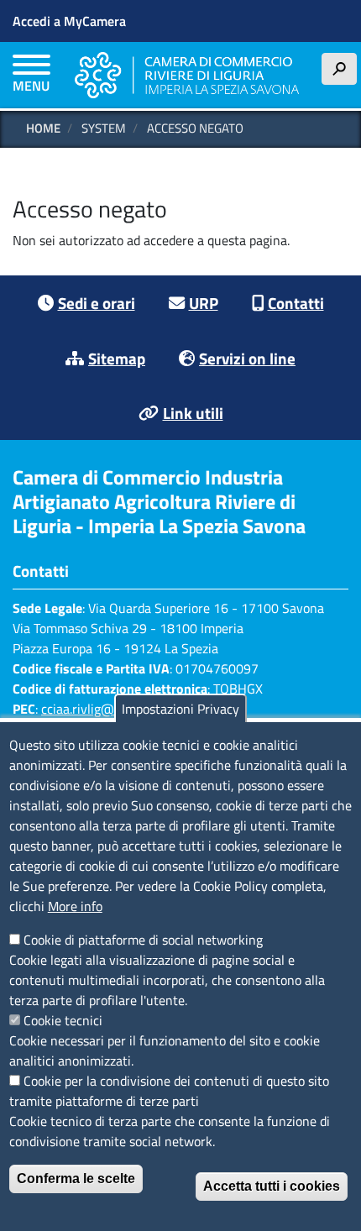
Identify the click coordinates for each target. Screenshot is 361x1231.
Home (43, 128)
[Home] (187, 75)
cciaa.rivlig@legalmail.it (108, 709)
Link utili (193, 413)
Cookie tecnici (63, 1020)
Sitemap (116, 358)
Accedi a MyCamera (69, 21)
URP (203, 303)
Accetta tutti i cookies (271, 1186)
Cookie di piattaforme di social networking (143, 940)
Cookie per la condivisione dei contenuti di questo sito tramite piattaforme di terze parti (169, 1091)
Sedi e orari (96, 303)
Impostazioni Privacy (180, 709)
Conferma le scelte (76, 1178)
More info (75, 906)
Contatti (296, 303)
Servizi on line (247, 358)
